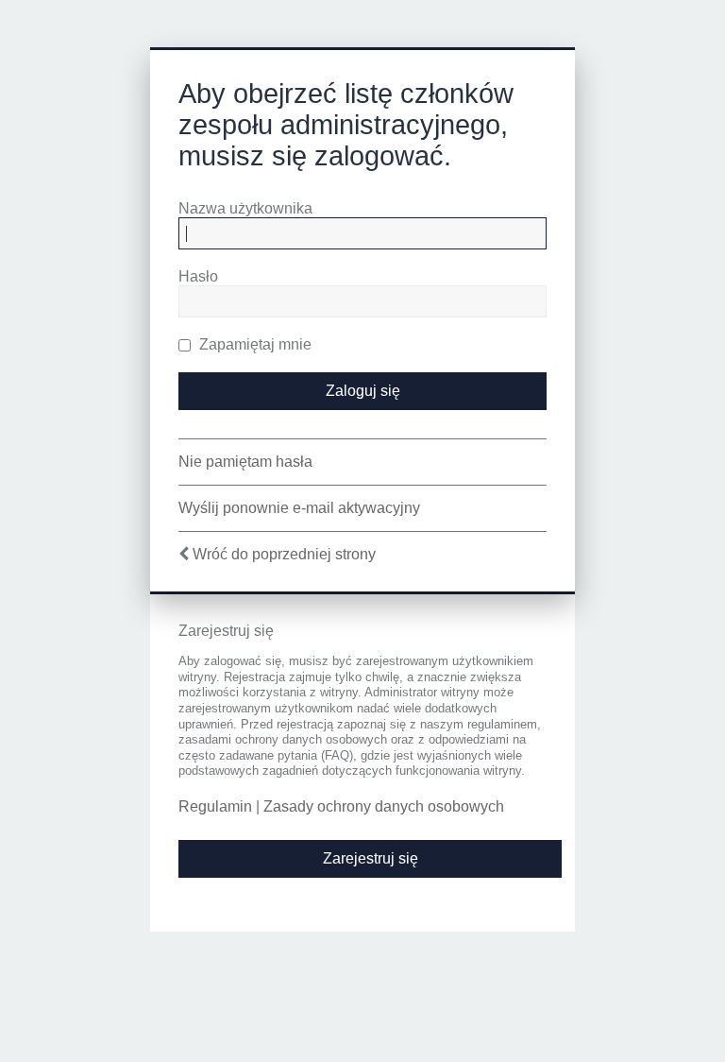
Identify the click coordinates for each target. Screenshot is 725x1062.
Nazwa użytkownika (245, 208)
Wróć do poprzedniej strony (284, 554)
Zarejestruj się (370, 858)
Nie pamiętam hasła (245, 462)
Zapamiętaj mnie (253, 344)
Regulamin (215, 806)
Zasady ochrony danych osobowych (383, 806)
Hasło (198, 276)
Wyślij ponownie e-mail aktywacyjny (299, 508)
